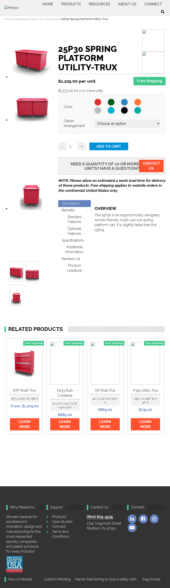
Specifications (73, 240)
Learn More (25, 424)
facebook (143, 518)
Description (71, 203)
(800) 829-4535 (100, 517)
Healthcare (21, 19)
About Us (127, 4)
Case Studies (62, 522)
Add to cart (109, 146)
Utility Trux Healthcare (44, 19)
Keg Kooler (151, 579)
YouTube (132, 527)
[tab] (74, 203)
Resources (99, 4)
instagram (154, 518)
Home (47, 4)
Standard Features (74, 219)
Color (68, 107)
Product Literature (74, 267)
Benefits (68, 210)
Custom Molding (57, 579)
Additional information (74, 249)
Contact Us (151, 165)
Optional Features (74, 231)
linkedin (132, 518)
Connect (153, 4)
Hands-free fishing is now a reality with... (106, 579)
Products (71, 4)
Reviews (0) (71, 259)
